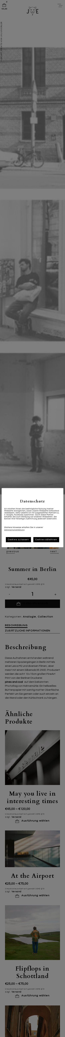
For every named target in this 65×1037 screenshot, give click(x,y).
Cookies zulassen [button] (18, 539)
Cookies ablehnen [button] (46, 539)
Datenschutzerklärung (14, 530)
